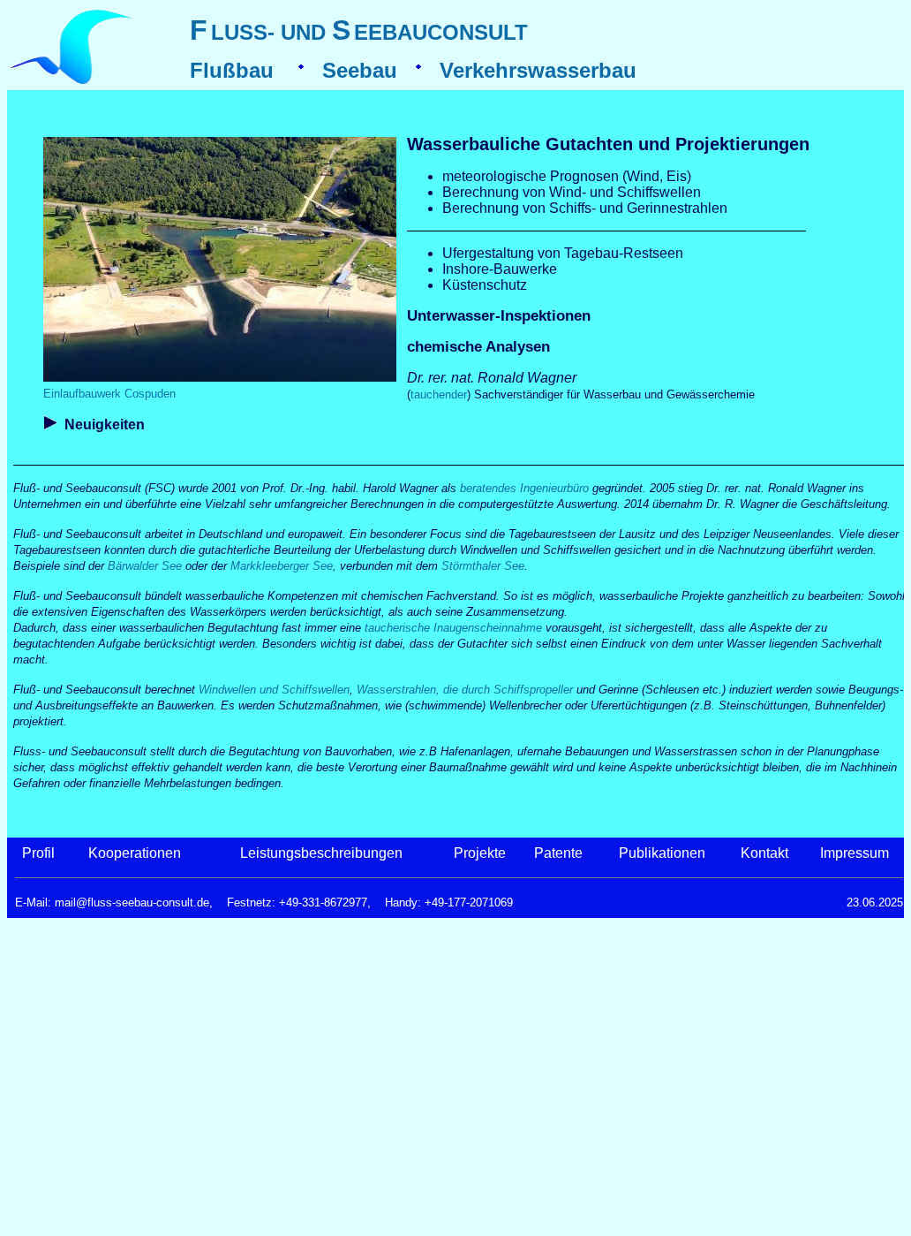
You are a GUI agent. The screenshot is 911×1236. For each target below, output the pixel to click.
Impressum (854, 853)
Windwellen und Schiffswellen (274, 689)
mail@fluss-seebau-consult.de (132, 902)
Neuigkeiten (104, 424)
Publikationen (662, 853)
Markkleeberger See (281, 566)
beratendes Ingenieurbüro (524, 488)
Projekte (480, 853)
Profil (38, 853)
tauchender (438, 394)
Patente (558, 853)
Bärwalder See (145, 566)
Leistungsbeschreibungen (321, 853)
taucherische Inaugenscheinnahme (453, 627)
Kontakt (764, 853)
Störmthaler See (482, 566)
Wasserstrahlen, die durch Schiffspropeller (465, 689)
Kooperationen (134, 853)
